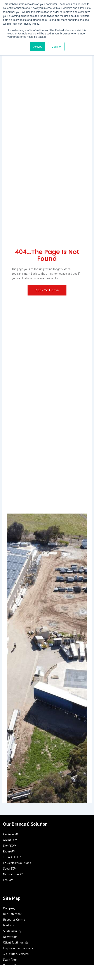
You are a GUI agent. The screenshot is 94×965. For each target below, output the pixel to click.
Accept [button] (37, 46)
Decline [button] (56, 46)
